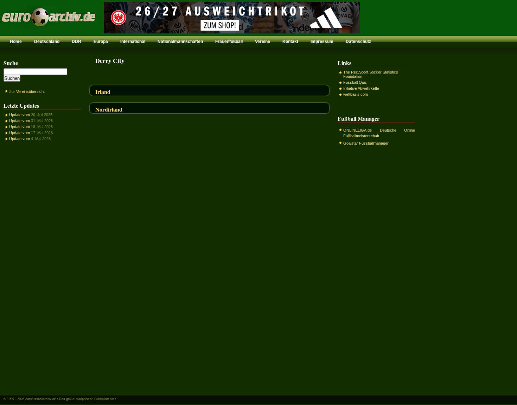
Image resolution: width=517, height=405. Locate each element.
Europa (101, 41)
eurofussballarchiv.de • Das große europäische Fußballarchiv (69, 399)
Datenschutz (358, 41)
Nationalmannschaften (180, 41)
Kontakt (290, 41)
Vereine (262, 41)
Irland (102, 92)
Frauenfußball (229, 41)
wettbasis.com (355, 94)
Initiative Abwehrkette (361, 88)
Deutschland (46, 41)
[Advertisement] (42, 267)
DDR (76, 41)
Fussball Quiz (355, 82)
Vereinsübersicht (30, 91)
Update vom (19, 115)
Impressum (322, 41)
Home (16, 41)
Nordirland (108, 109)
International (132, 41)
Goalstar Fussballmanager (366, 143)
